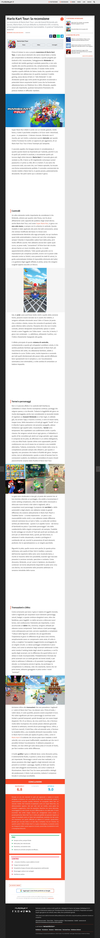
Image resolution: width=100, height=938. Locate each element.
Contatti (76, 920)
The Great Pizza (66, 929)
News (23, 45)
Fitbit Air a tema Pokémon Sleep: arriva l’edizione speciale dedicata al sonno (80, 39)
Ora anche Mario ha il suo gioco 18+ (79, 29)
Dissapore (51, 929)
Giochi (89, 2)
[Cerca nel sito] (94, 2)
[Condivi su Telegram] (62, 36)
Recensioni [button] (64, 2)
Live (84, 2)
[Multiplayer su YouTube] (27, 911)
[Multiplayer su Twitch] (24, 911)
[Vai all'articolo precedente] (98, 469)
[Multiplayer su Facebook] (13, 911)
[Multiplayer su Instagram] (18, 911)
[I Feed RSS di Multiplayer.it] (30, 911)
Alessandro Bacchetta (19, 32)
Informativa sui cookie (41, 920)
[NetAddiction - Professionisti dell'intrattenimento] (49, 926)
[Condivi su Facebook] (50, 36)
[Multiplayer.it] (7, 2)
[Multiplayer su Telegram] (21, 911)
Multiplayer (38, 929)
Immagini (54, 45)
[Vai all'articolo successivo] (2, 469)
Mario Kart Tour (22, 41)
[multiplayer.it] (21, 908)
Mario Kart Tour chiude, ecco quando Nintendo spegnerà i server (80, 23)
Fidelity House (58, 929)
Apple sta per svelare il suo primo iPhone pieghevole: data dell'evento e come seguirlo (82, 45)
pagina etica (51, 898)
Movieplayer (45, 929)
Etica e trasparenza (68, 920)
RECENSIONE (9, 32)
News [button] (73, 2)
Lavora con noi (82, 920)
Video (79, 2)
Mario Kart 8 (16, 737)
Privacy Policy (50, 920)
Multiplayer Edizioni (76, 929)
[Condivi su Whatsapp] (58, 36)
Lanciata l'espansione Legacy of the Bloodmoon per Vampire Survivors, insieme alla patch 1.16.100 (81, 52)
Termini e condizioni (59, 920)
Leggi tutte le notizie (87, 56)
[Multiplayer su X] (15, 911)
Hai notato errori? (15, 885)
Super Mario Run (42, 223)
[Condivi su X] (54, 36)
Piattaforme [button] (54, 2)
